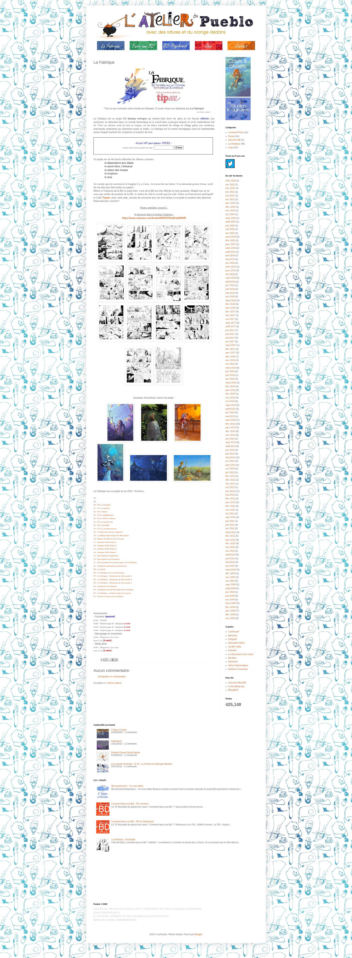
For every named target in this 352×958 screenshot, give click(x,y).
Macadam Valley (236, 643)
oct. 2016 (230, 364)
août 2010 (230, 554)
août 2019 (230, 252)
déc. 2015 (230, 394)
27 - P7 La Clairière (102, 508)
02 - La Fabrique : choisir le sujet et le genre (112, 593)
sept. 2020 (230, 218)
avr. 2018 (230, 296)
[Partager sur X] (109, 660)
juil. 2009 (230, 592)
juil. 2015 (230, 412)
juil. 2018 (230, 285)
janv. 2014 (230, 465)
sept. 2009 (230, 584)
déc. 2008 (230, 614)
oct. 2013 (230, 468)
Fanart (231, 136)
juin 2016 (230, 375)
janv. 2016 (230, 390)
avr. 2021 (230, 199)
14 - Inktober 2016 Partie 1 (105, 552)
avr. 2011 (229, 528)
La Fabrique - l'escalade (123, 839)
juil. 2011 (229, 521)
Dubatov (232, 650)
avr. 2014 (230, 461)
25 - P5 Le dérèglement (104, 515)
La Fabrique (234, 144)
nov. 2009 (230, 577)
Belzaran (232, 635)
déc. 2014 (230, 431)
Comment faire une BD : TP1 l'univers (129, 803)
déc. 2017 (230, 311)
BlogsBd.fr (233, 690)
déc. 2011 (230, 506)
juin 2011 (230, 524)
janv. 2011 (230, 540)
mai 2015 (230, 416)
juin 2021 (230, 195)
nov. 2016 (230, 360)
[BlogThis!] (106, 660)
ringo (230, 147)
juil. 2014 (230, 450)
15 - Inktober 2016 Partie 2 (105, 549)
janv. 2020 (230, 244)
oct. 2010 (230, 551)
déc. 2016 (230, 356)
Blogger (198, 934)
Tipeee (106, 197)
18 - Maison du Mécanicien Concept (109, 539)
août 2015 (230, 409)
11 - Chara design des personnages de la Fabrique (115, 562)
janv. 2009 (230, 611)
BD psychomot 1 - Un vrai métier (127, 786)
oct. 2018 (230, 274)
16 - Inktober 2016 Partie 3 (105, 546)
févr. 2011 (230, 536)
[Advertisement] (112, 878)
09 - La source (100, 569)
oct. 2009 (230, 581)
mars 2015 (230, 420)
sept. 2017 (230, 323)
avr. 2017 (230, 341)
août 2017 (230, 326)
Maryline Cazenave (238, 669)
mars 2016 (230, 382)
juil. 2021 (230, 192)
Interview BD (234, 140)
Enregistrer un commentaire (112, 676)
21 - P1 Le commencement (105, 529)
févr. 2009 (230, 607)
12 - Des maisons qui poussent (107, 559)
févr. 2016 (230, 386)
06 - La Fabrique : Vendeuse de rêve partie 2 (113, 580)
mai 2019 (230, 259)
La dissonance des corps (240, 654)
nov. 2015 (230, 397)
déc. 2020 (230, 207)
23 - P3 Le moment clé (103, 522)
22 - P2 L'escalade (101, 525)
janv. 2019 (230, 270)
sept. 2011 (230, 517)
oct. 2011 (229, 513)
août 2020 (230, 221)
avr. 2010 (230, 566)
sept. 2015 (230, 405)
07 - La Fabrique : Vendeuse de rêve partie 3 (113, 576)
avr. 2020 (230, 233)
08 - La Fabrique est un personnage (109, 573)
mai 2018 (230, 293)
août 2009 (230, 588)
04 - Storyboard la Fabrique (105, 586)
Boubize (232, 658)
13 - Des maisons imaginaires (106, 556)
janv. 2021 (230, 203)
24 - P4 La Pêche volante (104, 518)
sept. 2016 (230, 367)
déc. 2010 (230, 543)
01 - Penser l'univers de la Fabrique (109, 596)
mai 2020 (230, 229)
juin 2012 (230, 491)
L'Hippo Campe (119, 730)
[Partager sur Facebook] (113, 660)
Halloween (116, 741)
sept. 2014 (230, 442)
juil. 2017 (230, 330)
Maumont (233, 661)
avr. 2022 (230, 184)
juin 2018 (230, 289)
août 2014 (230, 446)
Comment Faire (236, 132)
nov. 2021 (230, 188)
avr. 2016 (230, 379)
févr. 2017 (230, 349)
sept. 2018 (230, 278)
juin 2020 (230, 225)
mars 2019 (230, 266)
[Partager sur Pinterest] (116, 660)
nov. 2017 (230, 315)
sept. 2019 (230, 248)
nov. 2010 (230, 547)
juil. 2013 (230, 472)
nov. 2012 (230, 483)
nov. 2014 (230, 435)
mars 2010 (230, 569)
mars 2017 (230, 345)
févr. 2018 (230, 304)
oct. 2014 (230, 438)
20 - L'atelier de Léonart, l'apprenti (108, 532)
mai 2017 (230, 338)
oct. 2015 (230, 401)
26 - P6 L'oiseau (100, 512)
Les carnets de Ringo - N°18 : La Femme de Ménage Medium (141, 764)
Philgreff (232, 639)
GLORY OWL (234, 646)
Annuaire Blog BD (237, 682)
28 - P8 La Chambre (102, 505)
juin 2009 (230, 596)
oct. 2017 (230, 319)
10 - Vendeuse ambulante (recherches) (110, 566)
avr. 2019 (230, 263)
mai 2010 (230, 562)
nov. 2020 (230, 210)
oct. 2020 (230, 214)
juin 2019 (230, 255)
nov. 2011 (230, 510)
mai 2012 (230, 495)
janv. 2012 (230, 502)
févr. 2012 (230, 498)
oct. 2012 (230, 487)
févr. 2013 (230, 476)
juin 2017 (230, 334)
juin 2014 (230, 453)
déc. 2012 (230, 480)
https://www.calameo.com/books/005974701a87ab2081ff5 (154, 218)
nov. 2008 (230, 618)
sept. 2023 (230, 180)
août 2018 (230, 281)
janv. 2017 (230, 352)
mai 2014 (230, 457)
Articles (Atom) (114, 683)
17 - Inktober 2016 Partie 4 (105, 542)
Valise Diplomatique (238, 665)
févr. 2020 (230, 240)
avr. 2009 (230, 599)
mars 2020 (230, 237)
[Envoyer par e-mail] (102, 660)
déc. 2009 (230, 573)
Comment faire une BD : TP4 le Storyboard (132, 821)
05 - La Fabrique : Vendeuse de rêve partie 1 (113, 583)
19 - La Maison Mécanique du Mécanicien (111, 535)
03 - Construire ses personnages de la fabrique (113, 590)
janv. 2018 (230, 307)
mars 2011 (230, 532)
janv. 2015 (230, 427)
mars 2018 (230, 300)
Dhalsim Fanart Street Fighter (125, 752)
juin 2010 (230, 558)
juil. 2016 (230, 371)
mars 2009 (230, 603)
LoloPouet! (233, 631)
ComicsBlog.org (236, 686)
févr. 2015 (230, 424)
